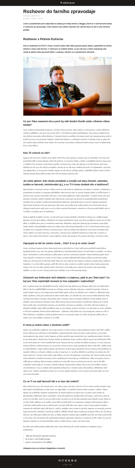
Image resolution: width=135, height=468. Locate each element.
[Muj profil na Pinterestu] (72, 460)
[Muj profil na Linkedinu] (69, 460)
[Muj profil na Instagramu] (66, 460)
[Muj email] (59, 460)
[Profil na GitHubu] (62, 460)
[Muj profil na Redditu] (75, 460)
